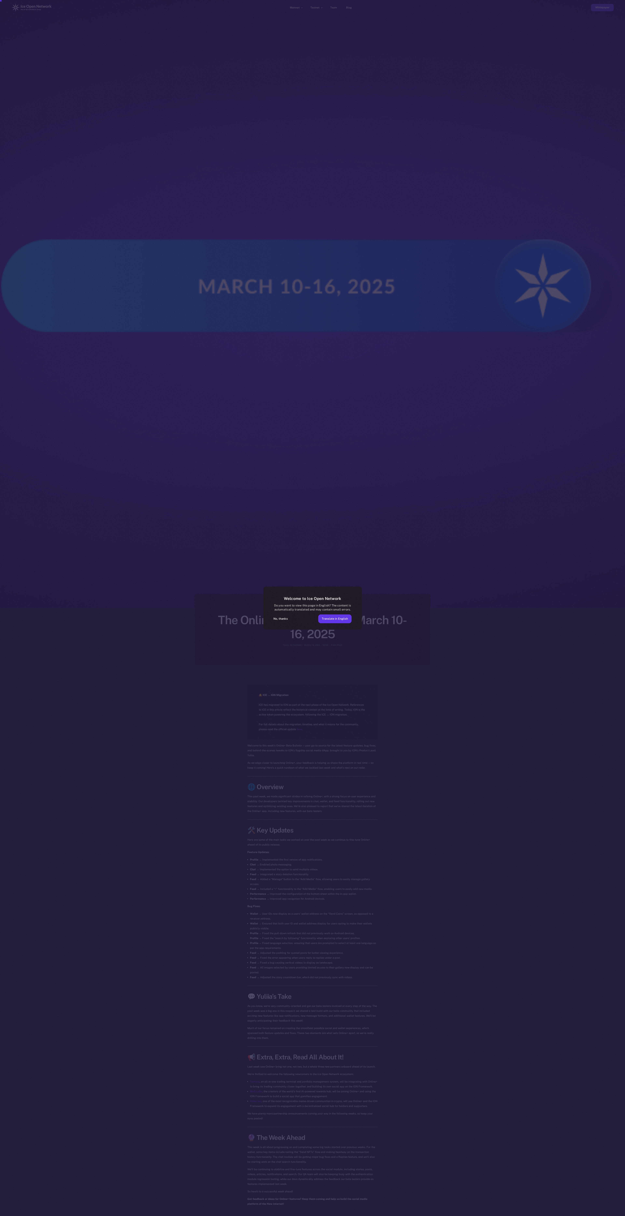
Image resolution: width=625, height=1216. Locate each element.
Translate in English (335, 618)
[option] (467, 1213)
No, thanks (280, 618)
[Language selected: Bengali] (541, 1213)
